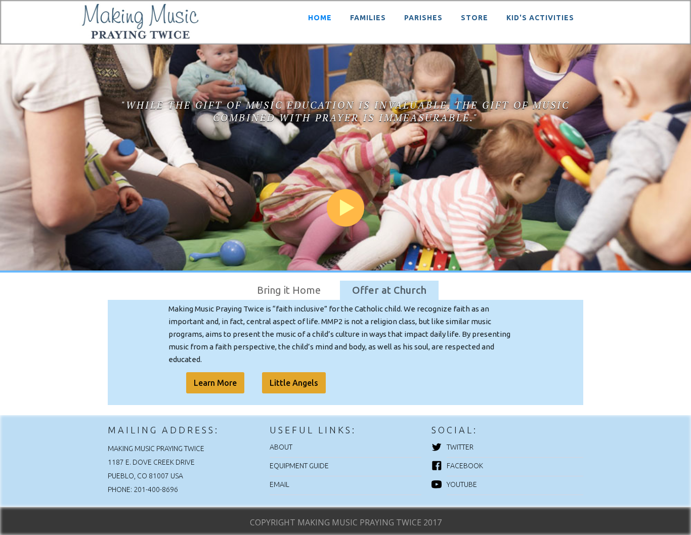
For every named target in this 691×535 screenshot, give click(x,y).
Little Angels (294, 382)
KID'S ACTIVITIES (540, 18)
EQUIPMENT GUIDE (299, 466)
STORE (474, 18)
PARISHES (423, 18)
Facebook (465, 466)
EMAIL (279, 484)
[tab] (289, 290)
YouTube (462, 484)
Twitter (460, 447)
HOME (320, 18)
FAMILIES (368, 18)
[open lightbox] (345, 151)
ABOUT (281, 447)
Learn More (215, 382)
